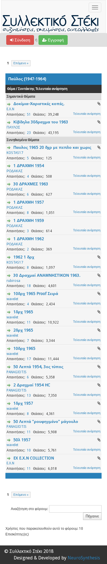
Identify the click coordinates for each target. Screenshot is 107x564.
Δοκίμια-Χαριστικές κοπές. (38, 103)
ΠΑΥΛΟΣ (13, 127)
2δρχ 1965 (23, 330)
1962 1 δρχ (23, 257)
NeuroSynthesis (84, 558)
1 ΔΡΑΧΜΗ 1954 (28, 165)
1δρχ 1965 (23, 312)
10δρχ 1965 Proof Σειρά (35, 293)
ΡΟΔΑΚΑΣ (15, 171)
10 (29, 450)
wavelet (12, 299)
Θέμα (11, 89)
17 (29, 359)
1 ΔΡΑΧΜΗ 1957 (28, 202)
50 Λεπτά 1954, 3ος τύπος (38, 366)
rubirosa (13, 281)
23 (29, 133)
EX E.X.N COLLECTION (33, 458)
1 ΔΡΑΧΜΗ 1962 (28, 238)
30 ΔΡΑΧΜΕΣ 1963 (30, 184)
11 (29, 322)
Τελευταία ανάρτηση (51, 89)
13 (29, 396)
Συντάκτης (26, 89)
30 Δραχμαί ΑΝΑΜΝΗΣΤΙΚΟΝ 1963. (46, 275)
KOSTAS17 (15, 153)
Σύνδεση (21, 40)
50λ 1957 (22, 439)
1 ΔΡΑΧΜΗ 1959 (28, 220)
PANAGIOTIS (17, 372)
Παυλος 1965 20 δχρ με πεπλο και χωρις (52, 147)
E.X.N (10, 109)
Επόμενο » (21, 63)
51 (29, 115)
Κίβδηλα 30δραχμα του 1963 (40, 122)
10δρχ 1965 (24, 348)
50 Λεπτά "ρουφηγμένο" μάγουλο (45, 421)
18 (29, 286)
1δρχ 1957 (23, 403)
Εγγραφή (55, 40)
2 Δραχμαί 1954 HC (31, 385)
